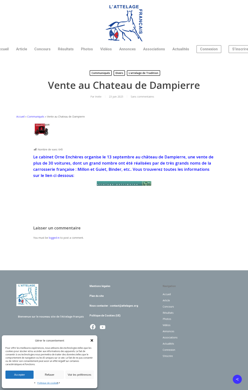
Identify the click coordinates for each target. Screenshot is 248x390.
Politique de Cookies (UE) (105, 315)
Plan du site (97, 295)
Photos (167, 319)
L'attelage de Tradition (143, 73)
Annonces (168, 331)
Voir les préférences (79, 374)
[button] (92, 340)
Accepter (19, 374)
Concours (168, 306)
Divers (119, 73)
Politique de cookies (47, 383)
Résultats (168, 312)
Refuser (49, 374)
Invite (98, 96)
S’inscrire (168, 356)
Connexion (169, 349)
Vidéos (166, 325)
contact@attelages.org (124, 305)
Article (166, 300)
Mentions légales (100, 286)
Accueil (20, 116)
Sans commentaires (142, 96)
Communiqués (101, 73)
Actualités (168, 343)
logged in (54, 237)
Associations (170, 337)
